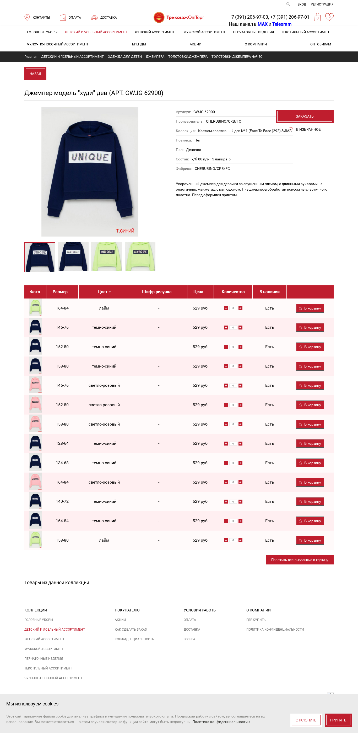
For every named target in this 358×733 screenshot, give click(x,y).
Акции (195, 44)
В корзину (312, 308)
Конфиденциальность (134, 639)
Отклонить (306, 720)
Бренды (139, 44)
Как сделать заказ (131, 629)
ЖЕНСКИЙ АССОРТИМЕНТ (155, 32)
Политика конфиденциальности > (221, 722)
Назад (35, 74)
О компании (256, 44)
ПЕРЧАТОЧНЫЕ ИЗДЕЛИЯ (253, 32)
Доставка (192, 629)
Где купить (256, 620)
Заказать (305, 116)
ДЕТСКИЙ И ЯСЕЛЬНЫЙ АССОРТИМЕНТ (96, 32)
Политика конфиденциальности (275, 629)
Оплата (190, 620)
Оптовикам (320, 44)
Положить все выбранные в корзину (299, 560)
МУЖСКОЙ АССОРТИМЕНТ (204, 32)
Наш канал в (248, 24)
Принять (338, 720)
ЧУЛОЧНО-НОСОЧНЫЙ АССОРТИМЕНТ (58, 44)
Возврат (190, 639)
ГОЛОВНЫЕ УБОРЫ (42, 32)
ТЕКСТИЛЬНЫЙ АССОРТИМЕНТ (306, 32)
